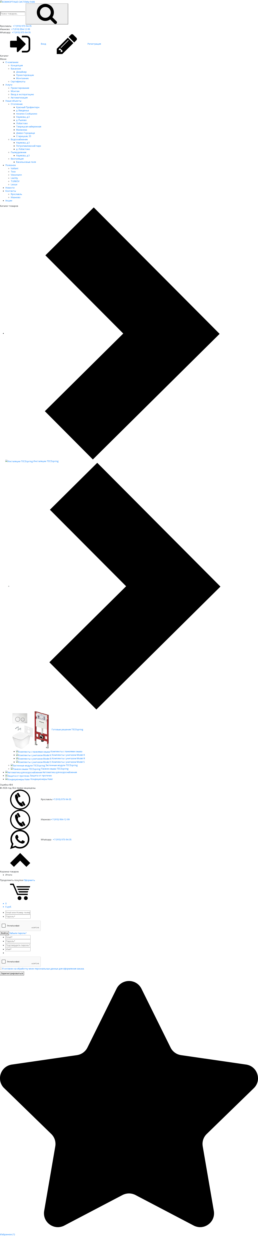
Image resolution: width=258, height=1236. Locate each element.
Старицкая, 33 (23, 136)
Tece (13, 171)
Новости (10, 187)
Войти (4, 933)
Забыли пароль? (17, 933)
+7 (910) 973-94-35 (22, 26)
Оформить (29, 880)
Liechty (14, 178)
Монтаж (15, 91)
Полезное (10, 165)
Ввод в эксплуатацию (22, 94)
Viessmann (16, 174)
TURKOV (15, 181)
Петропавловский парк (28, 145)
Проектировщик (25, 75)
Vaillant (14, 168)
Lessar (14, 184)
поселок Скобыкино (26, 113)
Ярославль (16, 194)
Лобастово (22, 123)
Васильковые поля (26, 161)
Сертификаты (18, 81)
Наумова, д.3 (23, 116)
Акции (8, 200)
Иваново (15, 197)
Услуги (8, 84)
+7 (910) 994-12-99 (20, 29)
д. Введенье (22, 110)
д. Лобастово (23, 149)
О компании (11, 62)
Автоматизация (19, 97)
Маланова (21, 129)
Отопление (17, 104)
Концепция (17, 65)
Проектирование (20, 87)
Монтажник (22, 78)
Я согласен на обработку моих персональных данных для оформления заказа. (43, 968)
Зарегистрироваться (12, 973)
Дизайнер (21, 71)
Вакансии (16, 68)
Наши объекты (13, 100)
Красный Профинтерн (27, 107)
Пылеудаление (18, 152)
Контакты (10, 190)
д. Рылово (21, 120)
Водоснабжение (19, 139)
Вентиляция (17, 158)
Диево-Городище (25, 133)
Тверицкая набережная (28, 126)
